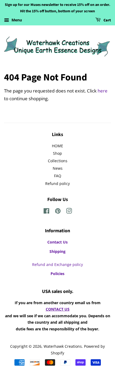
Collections (57, 160)
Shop (57, 153)
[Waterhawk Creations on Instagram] (69, 211)
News (58, 168)
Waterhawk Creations (63, 346)
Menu (16, 19)
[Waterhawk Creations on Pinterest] (58, 211)
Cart (107, 20)
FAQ (57, 175)
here (103, 91)
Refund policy (57, 183)
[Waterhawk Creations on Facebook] (46, 211)
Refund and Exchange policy (57, 264)
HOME (57, 145)
